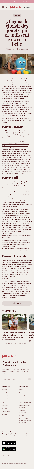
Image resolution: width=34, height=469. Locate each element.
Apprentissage (6, 393)
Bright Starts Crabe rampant (17, 244)
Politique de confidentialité (22, 411)
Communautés (6, 411)
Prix (20, 393)
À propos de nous (23, 396)
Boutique (4, 414)
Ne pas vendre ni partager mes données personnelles (25, 420)
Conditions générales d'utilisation (24, 406)
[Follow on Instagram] (8, 456)
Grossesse (5, 405)
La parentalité (5, 396)
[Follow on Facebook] (3, 456)
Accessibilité (22, 415)
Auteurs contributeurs (25, 402)
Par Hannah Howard (23, 49)
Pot (3, 402)
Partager (18, 303)
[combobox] (27, 7)
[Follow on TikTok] (13, 456)
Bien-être (4, 408)
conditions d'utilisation (21, 463)
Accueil (21, 389)
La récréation (17, 15)
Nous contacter (23, 399)
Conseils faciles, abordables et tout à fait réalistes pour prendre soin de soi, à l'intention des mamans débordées (14, 336)
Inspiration (5, 389)
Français (28, 7)
